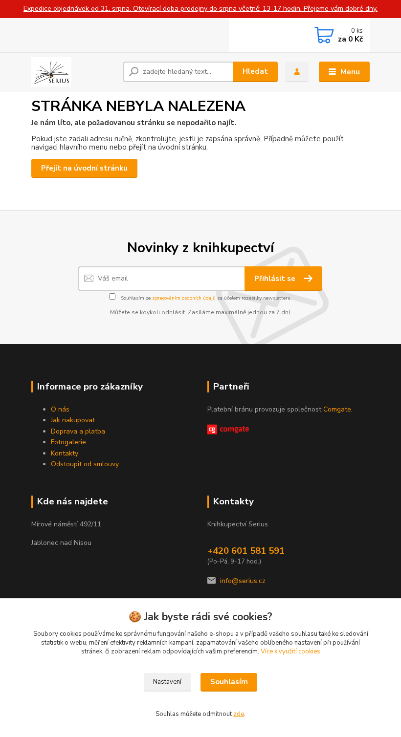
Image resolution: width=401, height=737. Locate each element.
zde (238, 714)
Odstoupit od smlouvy (85, 464)
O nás (60, 409)
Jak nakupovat (73, 420)
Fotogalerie (68, 442)
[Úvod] (73, 72)
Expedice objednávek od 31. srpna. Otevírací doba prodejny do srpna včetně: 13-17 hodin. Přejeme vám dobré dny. (200, 8)
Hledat (255, 71)
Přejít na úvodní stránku (84, 168)
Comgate (337, 409)
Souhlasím (229, 682)
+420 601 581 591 (246, 550)
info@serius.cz (243, 580)
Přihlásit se (275, 278)
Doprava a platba (78, 431)
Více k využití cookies (290, 651)
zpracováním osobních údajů (184, 298)
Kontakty (64, 453)
